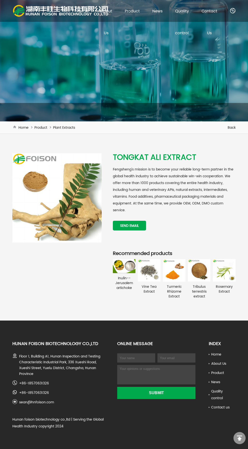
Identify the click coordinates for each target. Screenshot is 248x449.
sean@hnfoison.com (36, 402)
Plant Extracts (64, 127)
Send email (129, 225)
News (157, 11)
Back (232, 127)
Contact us (220, 407)
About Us (218, 363)
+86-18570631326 (34, 383)
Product (132, 11)
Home (82, 11)
